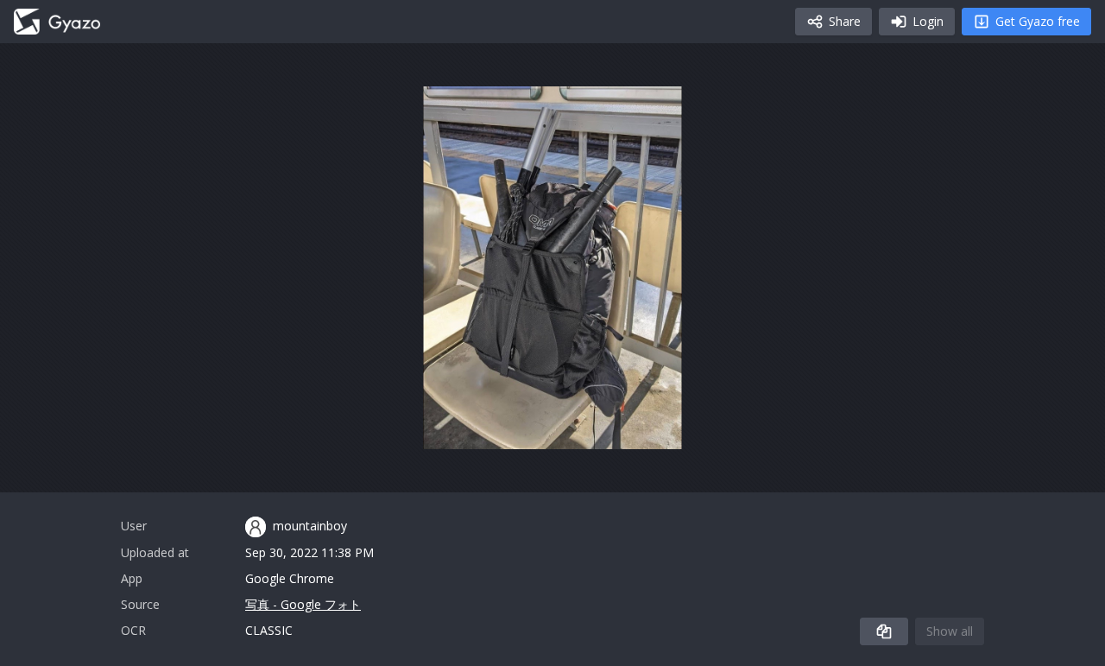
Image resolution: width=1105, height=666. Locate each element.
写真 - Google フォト (303, 604)
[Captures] (57, 21)
